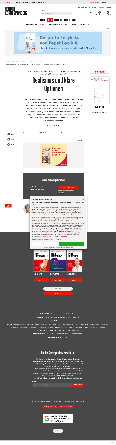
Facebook (64, 338)
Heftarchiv (43, 24)
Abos (74, 20)
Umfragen (62, 321)
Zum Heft (41, 280)
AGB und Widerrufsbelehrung (42, 401)
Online (43, 20)
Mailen (12, 145)
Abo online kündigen (76, 333)
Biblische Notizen (52, 330)
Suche (43, 10)
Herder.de (8, 2)
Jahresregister (84, 24)
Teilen (12, 134)
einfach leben (84, 324)
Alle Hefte (58, 289)
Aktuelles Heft (31, 24)
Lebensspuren (93, 327)
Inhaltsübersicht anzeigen (99, 112)
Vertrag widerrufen (50, 407)
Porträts (101, 7)
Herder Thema (70, 24)
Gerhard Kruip (55, 125)
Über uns (80, 7)
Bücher (67, 20)
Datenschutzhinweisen (74, 378)
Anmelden (61, 192)
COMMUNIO (104, 324)
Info (110, 2)
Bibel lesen (102, 327)
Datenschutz (58, 401)
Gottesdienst (14, 327)
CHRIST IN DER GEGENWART (71, 324)
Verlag (104, 2)
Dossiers (58, 20)
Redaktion (108, 7)
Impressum (80, 401)
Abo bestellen (58, 293)
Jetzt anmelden (77, 385)
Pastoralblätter (42, 327)
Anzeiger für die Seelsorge (55, 327)
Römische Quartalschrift (72, 330)
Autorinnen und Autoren (91, 7)
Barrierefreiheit (69, 401)
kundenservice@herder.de (61, 333)
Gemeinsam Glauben (82, 327)
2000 (30, 61)
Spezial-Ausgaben (56, 24)
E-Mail (34, 382)
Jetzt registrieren (68, 187)
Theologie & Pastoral (21, 2)
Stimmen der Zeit (94, 324)
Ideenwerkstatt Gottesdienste (28, 327)
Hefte (50, 20)
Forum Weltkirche (69, 327)
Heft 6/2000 (37, 61)
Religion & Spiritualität (38, 2)
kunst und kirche (41, 330)
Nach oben (58, 431)
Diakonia (61, 330)
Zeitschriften (94, 2)
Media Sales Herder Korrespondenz (23, 324)
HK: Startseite (10, 61)
